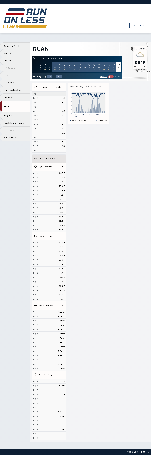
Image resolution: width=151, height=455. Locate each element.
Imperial (103, 77)
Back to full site (139, 25)
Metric (118, 77)
